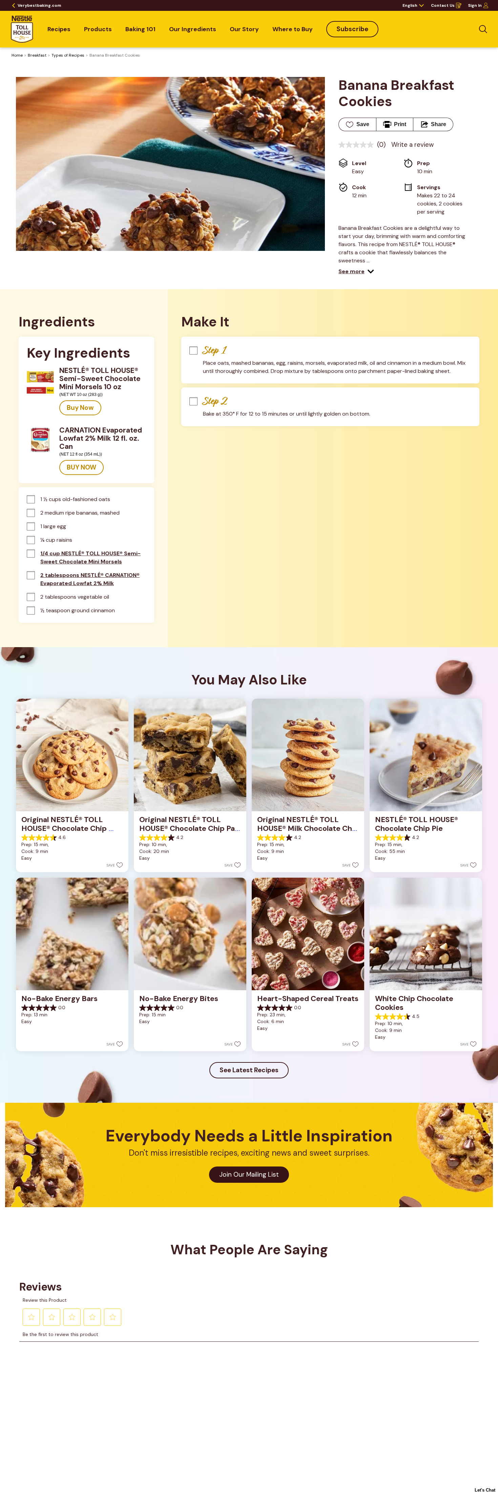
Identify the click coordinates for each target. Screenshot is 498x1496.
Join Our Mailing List (249, 1174)
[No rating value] (357, 144)
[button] (356, 271)
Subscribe (352, 29)
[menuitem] (59, 29)
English (409, 5)
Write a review (412, 144)
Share (438, 124)
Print (400, 124)
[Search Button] (483, 29)
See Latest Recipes (249, 1070)
